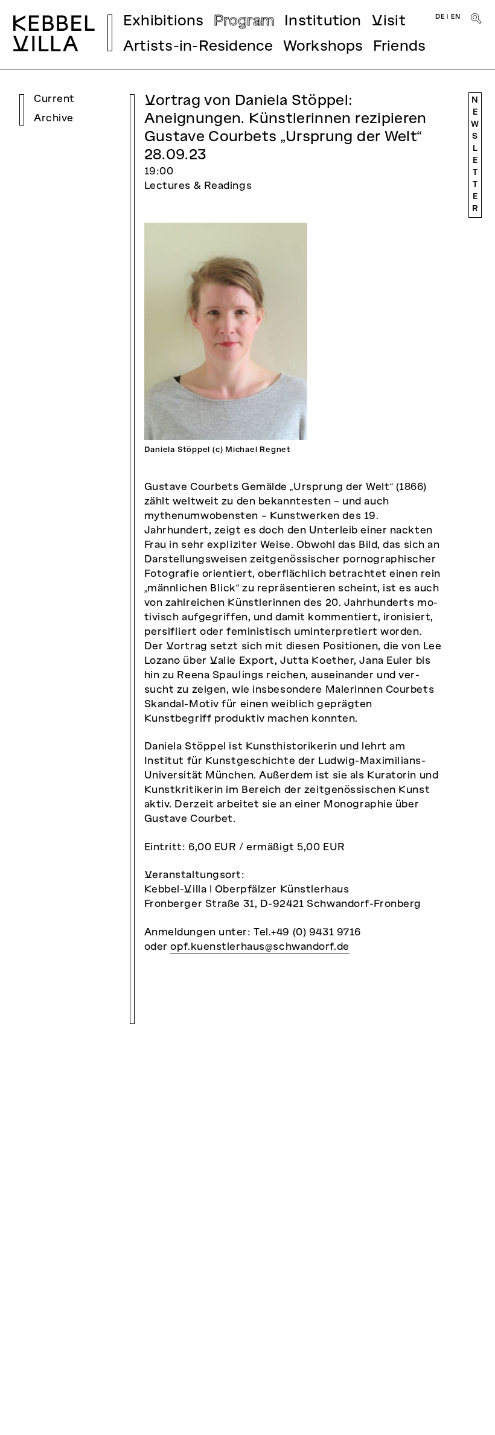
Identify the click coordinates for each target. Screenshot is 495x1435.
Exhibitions (163, 21)
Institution (323, 21)
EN (456, 17)
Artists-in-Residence (198, 47)
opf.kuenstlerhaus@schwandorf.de (259, 947)
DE (440, 17)
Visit (388, 21)
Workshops (323, 47)
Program (244, 21)
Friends (399, 47)
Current (54, 99)
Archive (54, 119)
